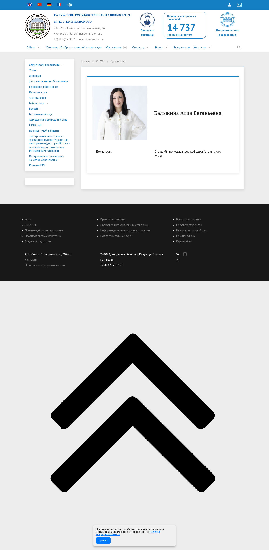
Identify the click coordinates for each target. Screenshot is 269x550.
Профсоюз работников (43, 86)
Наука (158, 47)
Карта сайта (184, 241)
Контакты (200, 47)
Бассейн (34, 108)
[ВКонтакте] (179, 254)
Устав (32, 70)
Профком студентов (189, 225)
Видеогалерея (38, 92)
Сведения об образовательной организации (74, 47)
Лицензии (31, 225)
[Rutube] (186, 254)
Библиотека (36, 103)
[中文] (39, 5)
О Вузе (31, 47)
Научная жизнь (185, 236)
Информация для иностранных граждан (125, 230)
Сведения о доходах (38, 241)
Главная (85, 61)
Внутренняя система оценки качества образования (46, 158)
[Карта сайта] (229, 5)
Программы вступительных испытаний (124, 225)
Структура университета (44, 65)
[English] (30, 5)
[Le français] (59, 5)
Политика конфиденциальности (45, 265)
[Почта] (239, 5)
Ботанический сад (40, 114)
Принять (103, 540)
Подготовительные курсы (116, 236)
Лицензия (35, 76)
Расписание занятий (188, 219)
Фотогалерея (37, 97)
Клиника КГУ (37, 165)
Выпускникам (181, 47)
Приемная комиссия (112, 219)
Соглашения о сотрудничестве (48, 119)
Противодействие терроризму (44, 230)
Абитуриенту (113, 47)
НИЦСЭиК (35, 125)
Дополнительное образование (48, 81)
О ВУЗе (100, 61)
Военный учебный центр (44, 130)
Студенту (138, 47)
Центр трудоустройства (191, 230)
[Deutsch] (49, 5)
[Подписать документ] (178, 259)
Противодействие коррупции (43, 236)
